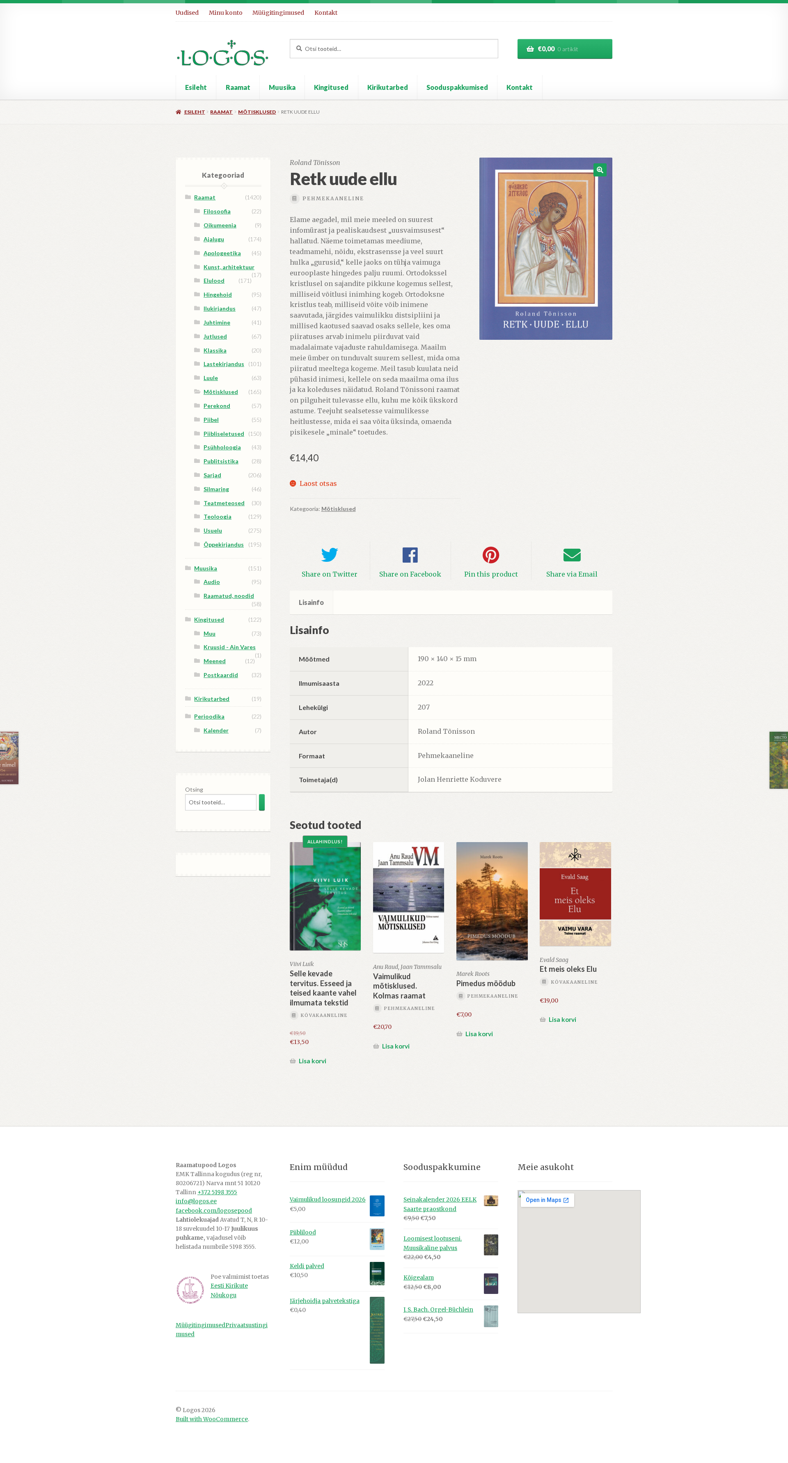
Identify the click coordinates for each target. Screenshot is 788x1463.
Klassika (215, 350)
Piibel (211, 419)
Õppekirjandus (224, 544)
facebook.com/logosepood (214, 1210)
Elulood (214, 280)
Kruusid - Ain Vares (230, 646)
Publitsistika (221, 461)
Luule (211, 377)
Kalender (216, 730)
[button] (600, 169)
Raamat (238, 87)
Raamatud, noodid (229, 595)
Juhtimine (217, 322)
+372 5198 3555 (217, 1192)
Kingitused (331, 87)
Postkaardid (221, 674)
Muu (209, 633)
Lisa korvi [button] (312, 1061)
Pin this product (491, 574)
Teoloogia (217, 516)
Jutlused (215, 336)
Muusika (282, 87)
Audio (212, 581)
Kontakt (325, 12)
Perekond (217, 405)
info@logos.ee (196, 1201)
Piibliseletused (224, 433)
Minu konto (226, 12)
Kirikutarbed (387, 87)
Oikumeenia (220, 225)
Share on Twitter (329, 574)
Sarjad (212, 475)
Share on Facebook (410, 574)
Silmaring (216, 488)
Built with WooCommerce (212, 1419)
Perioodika (209, 716)
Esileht (196, 87)
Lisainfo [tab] (311, 602)
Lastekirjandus (224, 363)
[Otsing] (262, 802)
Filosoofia (217, 211)
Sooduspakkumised (457, 87)
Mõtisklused (257, 112)
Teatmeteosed (224, 502)
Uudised (187, 12)
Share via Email (572, 574)
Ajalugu (214, 239)
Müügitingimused (278, 12)
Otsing (194, 789)
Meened (215, 660)
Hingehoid (218, 294)
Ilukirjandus (220, 308)
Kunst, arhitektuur (229, 266)
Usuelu (213, 530)
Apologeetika (222, 253)
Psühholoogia (222, 447)
